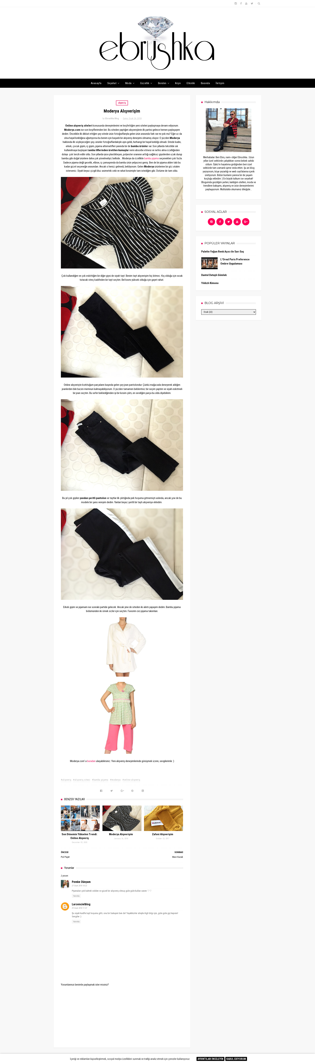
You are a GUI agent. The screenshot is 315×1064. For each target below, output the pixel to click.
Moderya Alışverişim (121, 834)
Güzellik (144, 83)
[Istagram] (211, 221)
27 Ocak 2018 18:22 (79, 886)
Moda (128, 83)
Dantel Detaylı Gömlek (214, 275)
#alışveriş (66, 780)
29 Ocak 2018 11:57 (79, 908)
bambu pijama (151, 158)
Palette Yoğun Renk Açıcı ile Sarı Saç (222, 251)
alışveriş (122, 103)
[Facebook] (220, 221)
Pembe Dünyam (81, 882)
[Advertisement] (122, 1014)
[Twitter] (229, 221)
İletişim (220, 83)
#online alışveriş (131, 780)
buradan (91, 761)
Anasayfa (96, 83)
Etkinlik (191, 83)
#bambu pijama (100, 780)
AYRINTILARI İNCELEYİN (210, 1058)
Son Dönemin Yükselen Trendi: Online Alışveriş (79, 836)
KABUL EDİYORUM (236, 1058)
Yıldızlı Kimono (210, 283)
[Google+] (246, 221)
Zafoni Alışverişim (162, 834)
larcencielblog (81, 904)
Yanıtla (76, 896)
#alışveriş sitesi (81, 780)
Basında (205, 83)
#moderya (115, 780)
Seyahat (112, 83)
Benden (162, 83)
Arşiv (178, 83)
